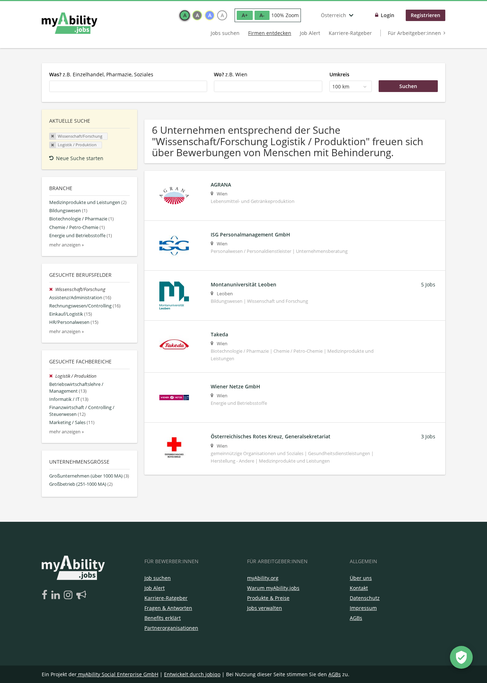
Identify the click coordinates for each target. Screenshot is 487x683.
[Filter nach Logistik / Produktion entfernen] (52, 376)
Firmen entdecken (269, 33)
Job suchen (157, 578)
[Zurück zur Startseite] (69, 23)
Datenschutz (365, 598)
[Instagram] (69, 595)
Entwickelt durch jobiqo (192, 674)
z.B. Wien (230, 74)
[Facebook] (46, 595)
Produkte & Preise (268, 598)
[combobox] (128, 86)
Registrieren (425, 15)
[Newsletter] (81, 595)
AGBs (356, 618)
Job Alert (310, 33)
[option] (185, 15)
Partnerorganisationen (171, 628)
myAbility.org (262, 578)
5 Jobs (428, 284)
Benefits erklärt (162, 618)
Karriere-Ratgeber (350, 33)
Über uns (361, 578)
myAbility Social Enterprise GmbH (118, 674)
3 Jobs (428, 436)
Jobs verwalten (264, 608)
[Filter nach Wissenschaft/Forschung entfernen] (52, 289)
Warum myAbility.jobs (273, 588)
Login (387, 15)
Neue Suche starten (79, 158)
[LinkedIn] (56, 595)
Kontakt (359, 588)
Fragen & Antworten (168, 608)
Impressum (363, 608)
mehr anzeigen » (66, 245)
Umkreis (339, 74)
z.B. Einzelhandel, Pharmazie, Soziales (101, 74)
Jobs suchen (225, 33)
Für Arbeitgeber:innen (414, 33)
